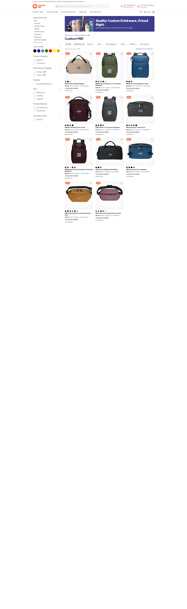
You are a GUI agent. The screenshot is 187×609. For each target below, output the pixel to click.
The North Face (39, 26)
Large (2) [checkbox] (40, 99)
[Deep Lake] (96, 81)
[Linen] (70, 81)
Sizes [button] (123, 44)
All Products (69, 35)
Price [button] (99, 44)
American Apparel (40, 40)
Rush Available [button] (111, 44)
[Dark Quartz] (129, 125)
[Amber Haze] (65, 81)
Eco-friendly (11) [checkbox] (42, 108)
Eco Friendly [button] (144, 44)
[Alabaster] (70, 167)
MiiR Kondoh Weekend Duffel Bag (106, 169)
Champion (37, 34)
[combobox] (82, 6)
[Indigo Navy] (96, 125)
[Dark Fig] (68, 125)
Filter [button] (69, 44)
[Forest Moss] (98, 81)
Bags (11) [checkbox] (40, 60)
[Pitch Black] (68, 81)
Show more (37, 42)
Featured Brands (80, 35)
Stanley (36, 29)
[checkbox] (48, 72)
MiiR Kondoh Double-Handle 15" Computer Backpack (79, 170)
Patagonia (37, 37)
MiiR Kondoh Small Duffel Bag (74, 84)
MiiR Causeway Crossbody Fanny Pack (108, 213)
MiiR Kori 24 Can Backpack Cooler (137, 84)
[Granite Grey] (98, 125)
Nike (35, 21)
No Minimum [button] (78, 44)
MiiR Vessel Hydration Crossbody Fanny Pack (78, 214)
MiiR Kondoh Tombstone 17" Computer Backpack (108, 84)
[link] (39, 6)
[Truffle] (131, 81)
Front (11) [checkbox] (40, 119)
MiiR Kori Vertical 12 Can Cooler (75, 127)
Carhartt (37, 23)
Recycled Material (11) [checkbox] (44, 84)
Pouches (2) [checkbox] (41, 63)
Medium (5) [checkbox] (41, 92)
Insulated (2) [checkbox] (41, 111)
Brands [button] (89, 44)
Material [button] (132, 44)
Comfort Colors (39, 31)
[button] (147, 7)
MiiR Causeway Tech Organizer (136, 169)
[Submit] (57, 6)
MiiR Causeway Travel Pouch (135, 127)
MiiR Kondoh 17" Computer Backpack (107, 127)
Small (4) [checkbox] (40, 96)
